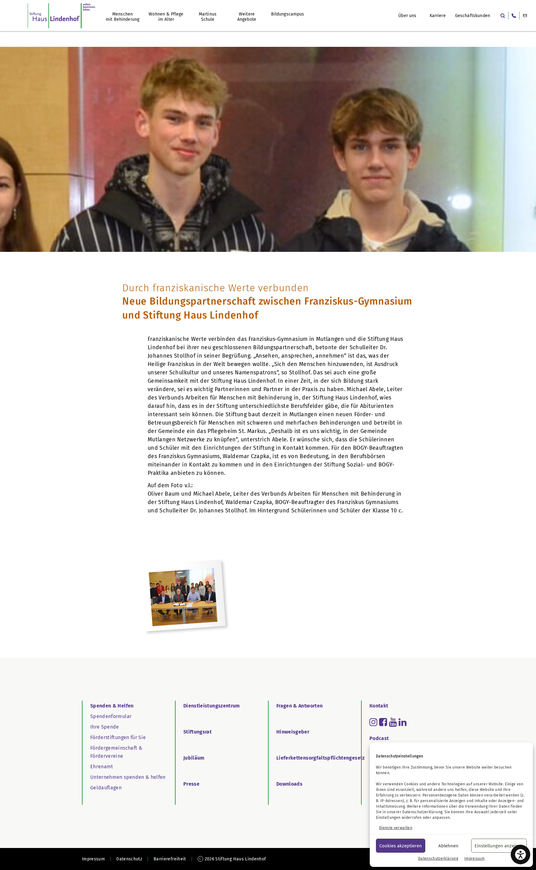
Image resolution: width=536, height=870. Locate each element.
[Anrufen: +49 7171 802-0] (513, 16)
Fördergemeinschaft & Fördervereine (116, 752)
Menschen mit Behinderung (122, 16)
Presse (191, 784)
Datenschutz (129, 859)
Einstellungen (388, 817)
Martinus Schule (208, 16)
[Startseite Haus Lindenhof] (62, 15)
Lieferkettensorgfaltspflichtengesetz (320, 758)
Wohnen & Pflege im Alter (166, 16)
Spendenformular (111, 716)
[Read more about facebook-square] (383, 722)
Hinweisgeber (292, 732)
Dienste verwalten (395, 828)
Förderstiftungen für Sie (118, 737)
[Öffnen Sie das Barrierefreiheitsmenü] (520, 854)
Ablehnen (448, 846)
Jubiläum (194, 758)
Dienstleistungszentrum (211, 706)
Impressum (474, 858)
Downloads (289, 784)
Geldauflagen (106, 788)
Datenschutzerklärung (422, 812)
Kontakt (378, 706)
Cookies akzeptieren (400, 846)
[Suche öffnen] (502, 16)
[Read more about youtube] (393, 722)
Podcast (379, 738)
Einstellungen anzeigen (499, 846)
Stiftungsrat (197, 732)
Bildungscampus (287, 14)
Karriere (438, 15)
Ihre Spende (104, 727)
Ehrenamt (101, 767)
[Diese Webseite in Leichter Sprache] (525, 16)
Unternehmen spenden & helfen (128, 777)
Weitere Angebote (246, 16)
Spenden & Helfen (112, 706)
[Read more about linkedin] (403, 722)
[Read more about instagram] (373, 722)
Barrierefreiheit (170, 859)
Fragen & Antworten (299, 706)
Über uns (407, 15)
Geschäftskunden (472, 15)
